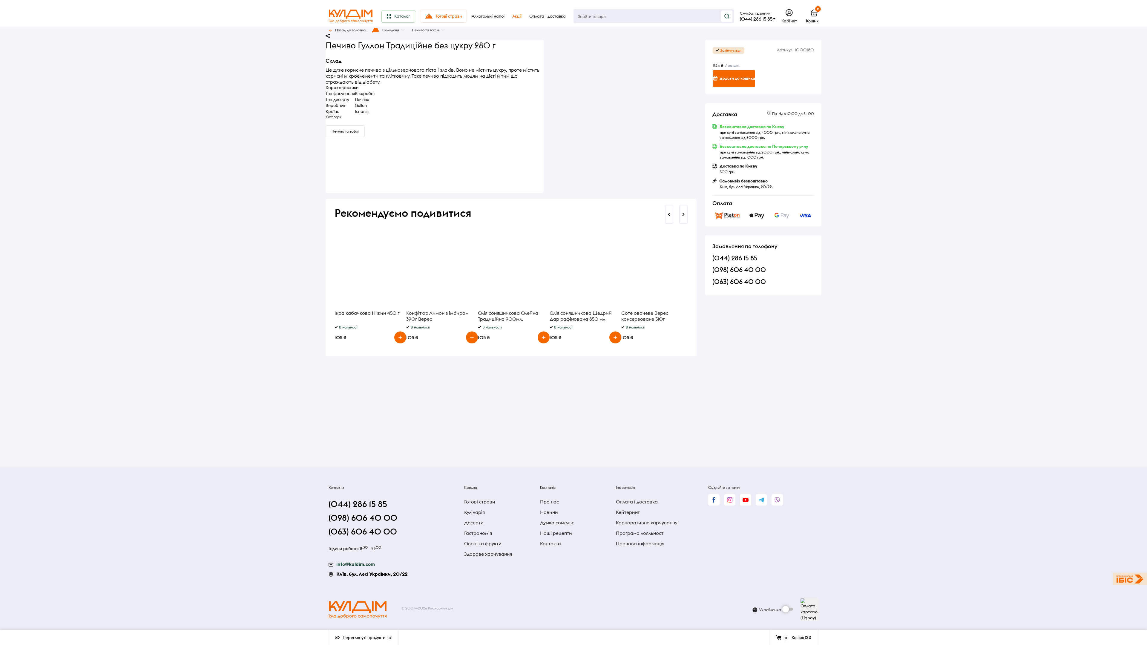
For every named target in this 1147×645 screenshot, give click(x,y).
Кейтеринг (628, 512)
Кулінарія (474, 512)
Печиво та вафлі (425, 30)
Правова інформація (640, 543)
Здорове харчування (488, 554)
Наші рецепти (556, 533)
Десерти (474, 523)
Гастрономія (478, 533)
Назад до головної (350, 30)
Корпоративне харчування (646, 523)
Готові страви (479, 502)
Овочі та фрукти (483, 543)
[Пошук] (726, 16)
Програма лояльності (640, 533)
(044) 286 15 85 (756, 19)
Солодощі (390, 30)
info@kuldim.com (355, 564)
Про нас (549, 502)
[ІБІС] (1130, 579)
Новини (549, 512)
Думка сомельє (557, 523)
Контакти (550, 543)
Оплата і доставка (637, 502)
